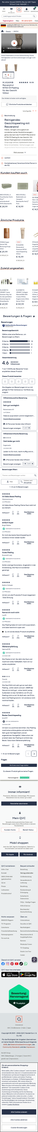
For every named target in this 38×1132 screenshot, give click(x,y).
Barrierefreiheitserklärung (29, 931)
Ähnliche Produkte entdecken (20, 104)
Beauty (8, 31)
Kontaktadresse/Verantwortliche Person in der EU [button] (20, 164)
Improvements (14, 1058)
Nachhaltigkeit (25, 927)
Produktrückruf (6, 893)
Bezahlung (23, 886)
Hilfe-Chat (5, 869)
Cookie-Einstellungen (19, 1128)
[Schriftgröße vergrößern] (33, 111)
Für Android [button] (28, 854)
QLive (3, 883)
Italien (24, 1028)
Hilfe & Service (25, 906)
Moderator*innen (26, 944)
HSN (2, 1056)
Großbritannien (16, 1028)
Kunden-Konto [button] (10, 830)
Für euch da (5, 938)
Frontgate (19, 1056)
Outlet (22, 955)
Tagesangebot (8, 21)
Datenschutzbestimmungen (21, 1044)
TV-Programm (6, 924)
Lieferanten (5, 890)
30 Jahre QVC (27, 21)
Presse (3, 886)
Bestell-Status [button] (28, 830)
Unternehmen (25, 920)
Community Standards (11, 1047)
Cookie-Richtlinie (13, 1104)
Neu (17, 21)
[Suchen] (34, 16)
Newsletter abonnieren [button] (19, 803)
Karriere (23, 941)
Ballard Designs (10, 1056)
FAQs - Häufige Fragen (28, 902)
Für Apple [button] (10, 854)
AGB (5, 1044)
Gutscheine (5, 927)
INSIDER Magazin (7, 920)
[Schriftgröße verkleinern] (36, 111)
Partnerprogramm (7, 934)
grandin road (4, 1058)
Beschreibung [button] (9, 115)
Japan (29, 1028)
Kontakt (4, 873)
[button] (3, 10)
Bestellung (24, 869)
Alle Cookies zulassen (19, 1112)
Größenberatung (25, 876)
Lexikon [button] (7, 158)
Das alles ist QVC (26, 924)
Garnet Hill (27, 1056)
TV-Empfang (24, 948)
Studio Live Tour (25, 951)
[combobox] (17, 16)
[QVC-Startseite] (2, 31)
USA (8, 1028)
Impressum (30, 1047)
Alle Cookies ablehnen (19, 1120)
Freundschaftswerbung (9, 931)
